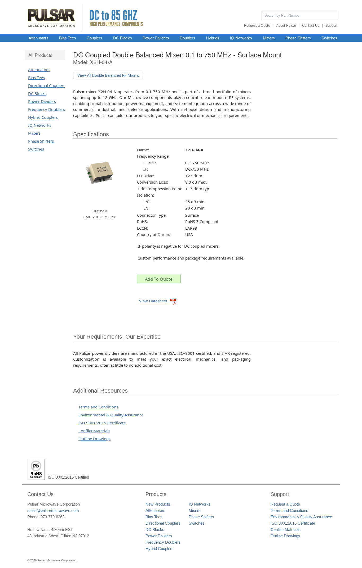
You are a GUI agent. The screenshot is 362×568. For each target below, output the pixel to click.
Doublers (187, 38)
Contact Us (310, 26)
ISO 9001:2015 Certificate (102, 422)
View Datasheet (153, 300)
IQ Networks (241, 38)
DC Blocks (122, 38)
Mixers (269, 38)
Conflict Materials (94, 430)
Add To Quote (159, 279)
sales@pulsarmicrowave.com (53, 510)
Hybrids (212, 38)
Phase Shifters (298, 38)
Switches (329, 38)
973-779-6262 (52, 517)
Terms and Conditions (98, 407)
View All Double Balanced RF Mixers (108, 75)
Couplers (94, 38)
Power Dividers (156, 38)
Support (331, 26)
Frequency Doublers (46, 109)
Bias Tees (67, 38)
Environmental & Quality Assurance (110, 414)
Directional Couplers (46, 85)
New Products (157, 504)
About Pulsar (286, 26)
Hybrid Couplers (43, 117)
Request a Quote (257, 26)
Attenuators (38, 38)
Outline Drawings (94, 438)
